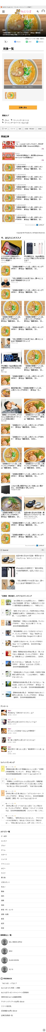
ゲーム (3, 850)
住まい (3, 887)
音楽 (2, 928)
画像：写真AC (28, 87)
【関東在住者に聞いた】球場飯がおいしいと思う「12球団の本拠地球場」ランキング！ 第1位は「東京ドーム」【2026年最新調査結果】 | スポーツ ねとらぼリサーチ (24, 771)
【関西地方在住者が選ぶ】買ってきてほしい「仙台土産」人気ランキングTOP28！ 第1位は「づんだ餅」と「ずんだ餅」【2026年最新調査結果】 (28, 684)
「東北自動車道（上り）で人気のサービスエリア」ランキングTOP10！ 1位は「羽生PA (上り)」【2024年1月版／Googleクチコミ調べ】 (27, 633)
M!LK (10, 951)
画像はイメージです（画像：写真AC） (35, 38)
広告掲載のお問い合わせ (9, 1011)
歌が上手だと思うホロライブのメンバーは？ (22, 722)
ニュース (4, 859)
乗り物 (3, 877)
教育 (2, 919)
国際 (2, 900)
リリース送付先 (6, 1006)
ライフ (3, 873)
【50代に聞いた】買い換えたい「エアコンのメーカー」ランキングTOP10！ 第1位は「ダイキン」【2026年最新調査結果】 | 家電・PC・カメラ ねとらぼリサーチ (25, 796)
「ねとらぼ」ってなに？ (9, 983)
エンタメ (4, 841)
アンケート (4, 706)
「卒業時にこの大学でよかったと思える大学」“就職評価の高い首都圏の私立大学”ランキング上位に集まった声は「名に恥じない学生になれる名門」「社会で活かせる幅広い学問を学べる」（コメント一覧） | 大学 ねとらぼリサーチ (25, 786)
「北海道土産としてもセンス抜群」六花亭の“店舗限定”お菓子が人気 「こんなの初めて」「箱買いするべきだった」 (28, 674)
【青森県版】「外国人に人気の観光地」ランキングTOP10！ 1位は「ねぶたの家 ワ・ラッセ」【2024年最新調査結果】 (28, 623)
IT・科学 (4, 836)
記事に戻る (23, 107)
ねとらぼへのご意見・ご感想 (10, 988)
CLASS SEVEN (14, 960)
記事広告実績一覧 (7, 1015)
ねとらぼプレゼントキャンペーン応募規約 (15, 992)
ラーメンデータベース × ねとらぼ (16, 123)
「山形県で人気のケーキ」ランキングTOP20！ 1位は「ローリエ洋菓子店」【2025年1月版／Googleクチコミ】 (28, 644)
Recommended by (30, 225)
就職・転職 (4, 914)
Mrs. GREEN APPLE (15, 942)
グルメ (7, 120)
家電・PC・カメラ (7, 910)
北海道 (4, 30)
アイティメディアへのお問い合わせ (12, 1001)
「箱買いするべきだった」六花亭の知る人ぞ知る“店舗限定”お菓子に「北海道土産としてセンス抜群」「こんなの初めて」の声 (28, 613)
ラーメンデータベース (21, 120)
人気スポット (5, 882)
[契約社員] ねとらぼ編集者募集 (11, 997)
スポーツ (4, 854)
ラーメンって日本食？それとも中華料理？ (21, 731)
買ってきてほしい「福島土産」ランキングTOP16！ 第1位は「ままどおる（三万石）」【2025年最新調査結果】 (27, 664)
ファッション (5, 864)
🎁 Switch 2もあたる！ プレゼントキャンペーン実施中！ (16, 7)
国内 (2, 896)
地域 (2, 905)
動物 (2, 891)
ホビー (3, 868)
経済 (2, 923)
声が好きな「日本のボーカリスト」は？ (21, 713)
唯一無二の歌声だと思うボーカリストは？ (21, 740)
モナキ (11, 969)
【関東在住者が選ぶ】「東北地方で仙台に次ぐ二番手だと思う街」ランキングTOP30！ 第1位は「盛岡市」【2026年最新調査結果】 (28, 695)
